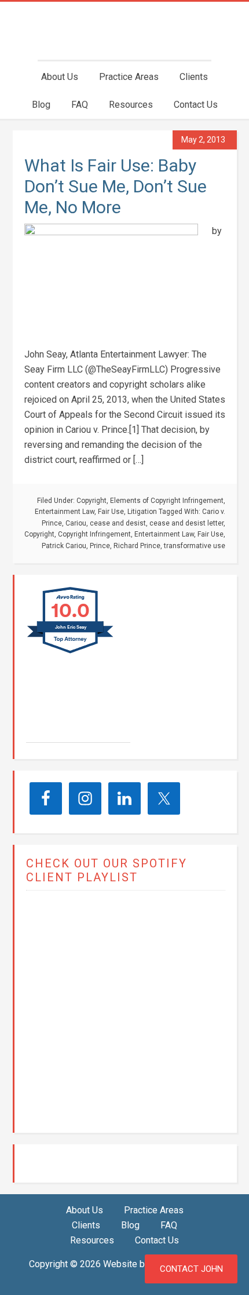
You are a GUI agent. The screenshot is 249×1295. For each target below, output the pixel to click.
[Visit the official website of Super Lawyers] (69, 736)
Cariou (75, 523)
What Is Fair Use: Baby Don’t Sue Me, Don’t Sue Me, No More (115, 186)
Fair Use (111, 512)
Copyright (91, 501)
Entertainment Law (64, 512)
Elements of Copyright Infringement (167, 501)
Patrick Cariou (64, 546)
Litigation (142, 512)
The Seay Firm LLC (124, 31)
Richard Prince (136, 546)
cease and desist (118, 523)
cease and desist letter (186, 523)
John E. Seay (75, 711)
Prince (100, 546)
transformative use (194, 546)
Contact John (191, 1269)
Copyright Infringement (94, 534)
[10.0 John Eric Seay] (71, 652)
